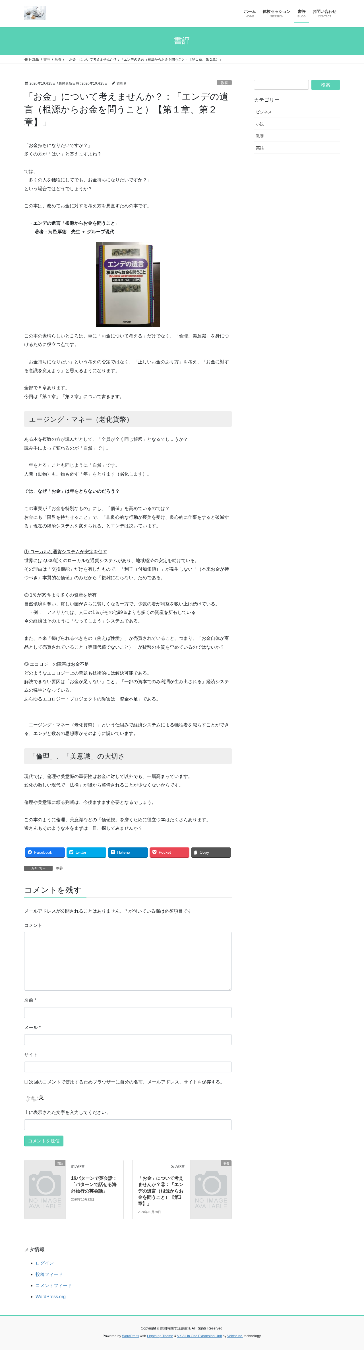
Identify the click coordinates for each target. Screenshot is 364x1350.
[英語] (44, 1172)
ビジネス (264, 112)
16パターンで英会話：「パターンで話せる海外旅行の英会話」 (94, 1184)
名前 (30, 1000)
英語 (260, 148)
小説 (260, 124)
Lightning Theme (160, 1336)
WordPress (130, 1336)
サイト (31, 1054)
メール (32, 1027)
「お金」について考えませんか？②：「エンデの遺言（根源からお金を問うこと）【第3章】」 (160, 1191)
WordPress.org (51, 1296)
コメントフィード (54, 1285)
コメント (33, 925)
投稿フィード (49, 1274)
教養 (224, 83)
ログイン (45, 1263)
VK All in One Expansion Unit (199, 1336)
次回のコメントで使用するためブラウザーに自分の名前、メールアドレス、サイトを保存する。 (127, 1081)
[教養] (211, 1172)
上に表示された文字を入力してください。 (67, 1112)
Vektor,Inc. (235, 1336)
